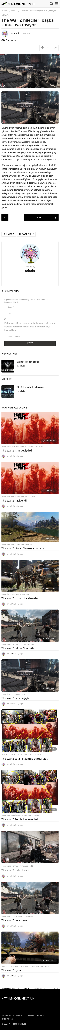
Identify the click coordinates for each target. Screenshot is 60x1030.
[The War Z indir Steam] (30, 847)
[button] (51, 4)
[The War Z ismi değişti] (30, 675)
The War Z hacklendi (26, 497)
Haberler (5, 755)
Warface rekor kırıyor (28, 362)
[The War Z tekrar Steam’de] (30, 626)
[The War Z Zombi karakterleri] (30, 791)
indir (9, 866)
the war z (9, 234)
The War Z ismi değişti (15, 698)
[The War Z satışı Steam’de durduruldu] (30, 730)
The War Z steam (24, 544)
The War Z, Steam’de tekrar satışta (22, 548)
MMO (4, 15)
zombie (37, 815)
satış (9, 644)
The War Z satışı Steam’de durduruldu (24, 758)
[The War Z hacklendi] (30, 478)
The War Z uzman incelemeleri (20, 598)
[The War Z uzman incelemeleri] (30, 576)
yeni (23, 694)
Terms (31, 1016)
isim (8, 694)
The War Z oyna (11, 970)
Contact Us (7, 1019)
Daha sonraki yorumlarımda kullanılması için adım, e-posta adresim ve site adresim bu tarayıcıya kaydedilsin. (29, 326)
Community (19, 1016)
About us (6, 1016)
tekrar (23, 644)
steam (15, 644)
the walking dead (24, 755)
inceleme (11, 594)
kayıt (15, 916)
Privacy (40, 1016)
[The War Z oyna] (30, 948)
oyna (20, 916)
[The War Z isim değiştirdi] (30, 428)
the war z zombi (43, 966)
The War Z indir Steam (15, 870)
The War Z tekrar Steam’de (17, 648)
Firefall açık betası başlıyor (30, 387)
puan (18, 594)
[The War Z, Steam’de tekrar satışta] (30, 527)
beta (9, 916)
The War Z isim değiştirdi (16, 450)
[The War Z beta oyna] (30, 898)
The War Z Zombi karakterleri (19, 819)
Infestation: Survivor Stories (20, 447)
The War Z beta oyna (14, 920)
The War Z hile (26, 234)
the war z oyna (28, 966)
